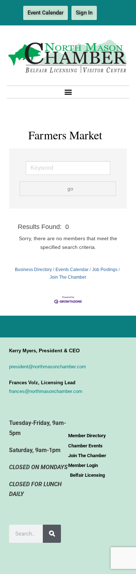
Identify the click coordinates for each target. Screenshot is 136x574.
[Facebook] (107, 13)
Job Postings (105, 269)
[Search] (52, 534)
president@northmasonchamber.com (47, 366)
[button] (68, 92)
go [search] (70, 189)
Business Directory (33, 269)
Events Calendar (71, 269)
